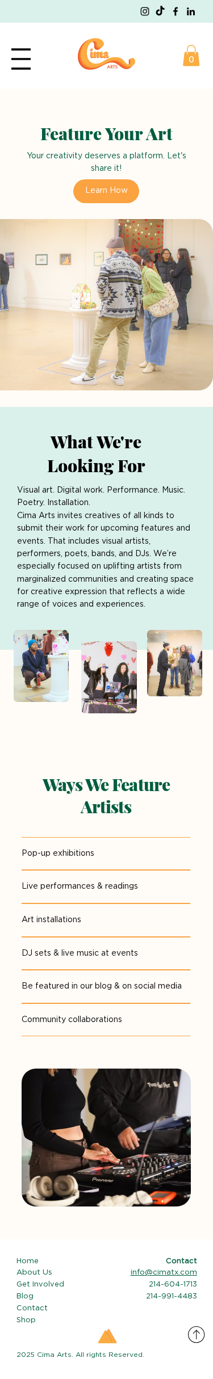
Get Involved (40, 1284)
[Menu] (21, 59)
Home (27, 1261)
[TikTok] (160, 11)
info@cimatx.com (164, 1272)
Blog (25, 1296)
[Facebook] (175, 11)
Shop (26, 1320)
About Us (34, 1272)
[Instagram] (145, 11)
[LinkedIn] (191, 11)
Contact (33, 1308)
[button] (191, 55)
